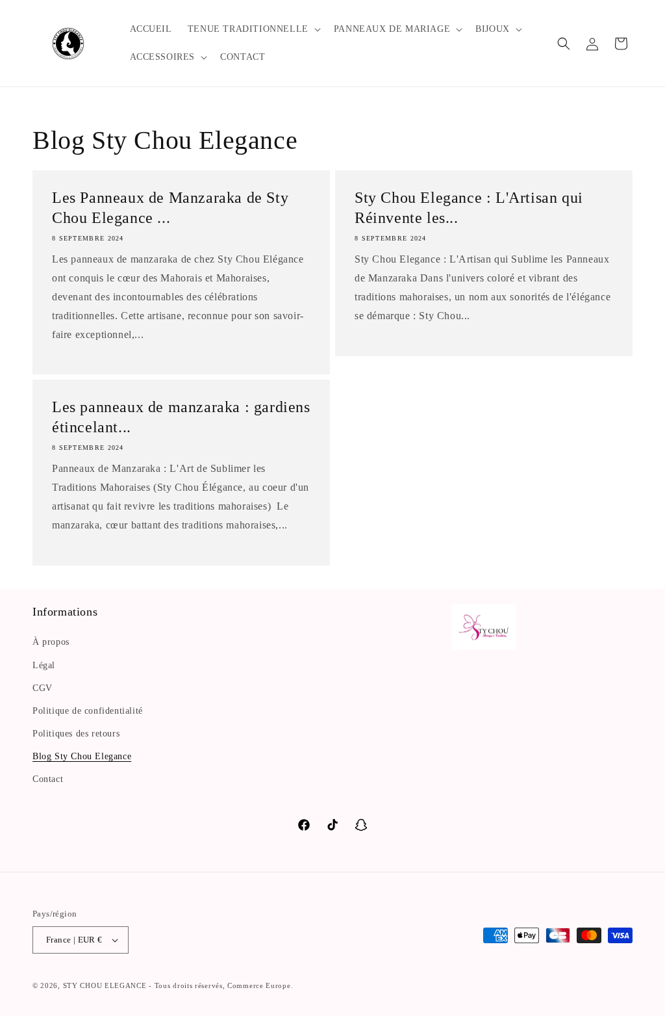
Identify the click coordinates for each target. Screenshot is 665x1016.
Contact (47, 779)
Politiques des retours (75, 733)
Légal (43, 665)
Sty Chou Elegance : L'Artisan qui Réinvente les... (469, 207)
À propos (50, 642)
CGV (42, 688)
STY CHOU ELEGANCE (106, 985)
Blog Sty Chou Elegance (81, 756)
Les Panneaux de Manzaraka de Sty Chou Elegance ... (170, 207)
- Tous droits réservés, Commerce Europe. (221, 985)
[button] (253, 29)
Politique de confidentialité (87, 711)
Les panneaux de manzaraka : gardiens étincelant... (181, 417)
